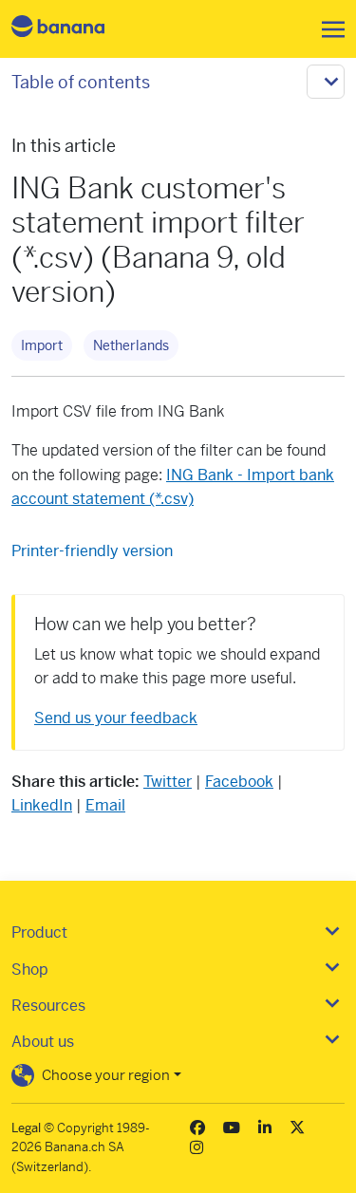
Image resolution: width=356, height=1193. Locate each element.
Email (105, 805)
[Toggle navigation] (327, 29)
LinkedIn (41, 805)
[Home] (74, 29)
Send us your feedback (115, 718)
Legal (26, 1128)
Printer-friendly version (92, 551)
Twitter (167, 782)
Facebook (239, 782)
